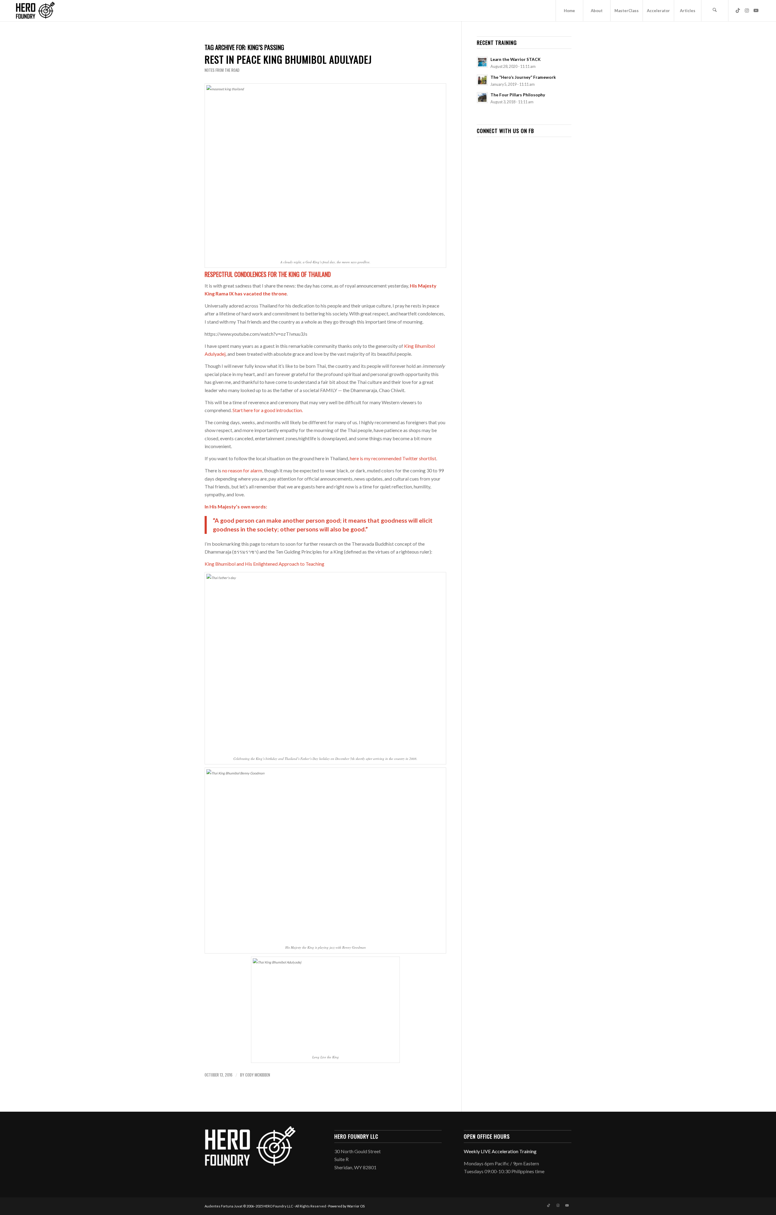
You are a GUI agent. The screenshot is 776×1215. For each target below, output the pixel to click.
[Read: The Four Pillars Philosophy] (482, 97)
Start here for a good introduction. (267, 410)
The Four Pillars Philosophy (517, 94)
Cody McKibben (257, 1075)
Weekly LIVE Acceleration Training (500, 1151)
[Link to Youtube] (756, 10)
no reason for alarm (242, 470)
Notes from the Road (222, 70)
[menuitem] (569, 10)
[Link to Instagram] (746, 10)
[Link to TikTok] (737, 10)
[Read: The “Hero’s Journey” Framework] (482, 80)
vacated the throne (265, 293)
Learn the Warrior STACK (515, 59)
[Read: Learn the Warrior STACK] (482, 62)
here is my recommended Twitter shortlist (393, 458)
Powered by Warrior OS (346, 1206)
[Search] (714, 10)
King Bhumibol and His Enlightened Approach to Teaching (264, 564)
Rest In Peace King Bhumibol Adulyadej (288, 59)
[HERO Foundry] (35, 10)
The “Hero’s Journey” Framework (523, 77)
